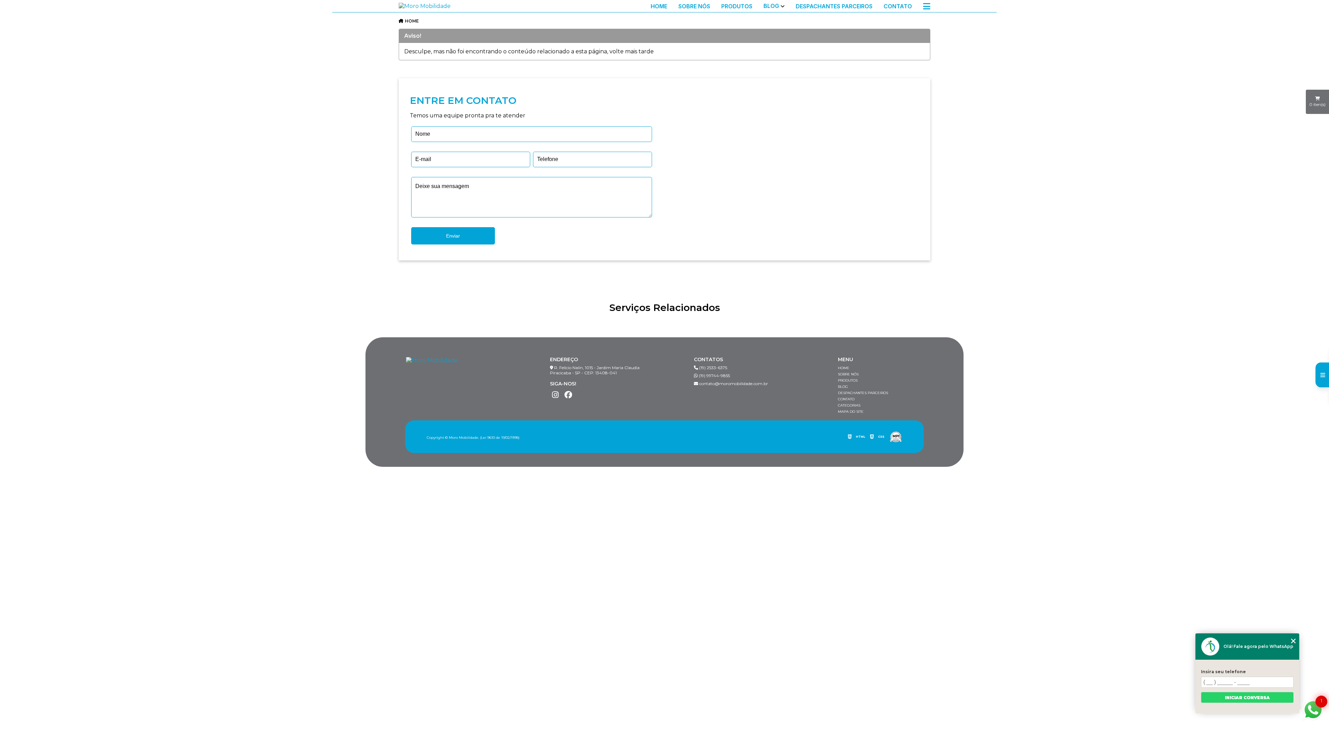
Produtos (736, 6)
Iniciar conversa (1247, 697)
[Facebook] (568, 395)
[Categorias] (926, 6)
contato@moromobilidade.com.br (733, 383)
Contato (898, 6)
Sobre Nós (694, 6)
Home (659, 6)
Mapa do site (851, 411)
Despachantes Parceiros (834, 6)
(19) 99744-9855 (714, 375)
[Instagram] (555, 395)
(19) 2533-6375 (712, 367)
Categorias (849, 405)
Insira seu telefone (1223, 671)
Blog (771, 6)
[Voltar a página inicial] (425, 6)
